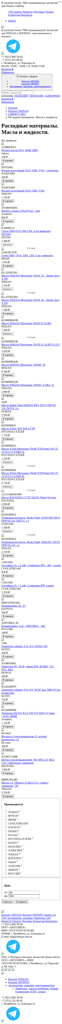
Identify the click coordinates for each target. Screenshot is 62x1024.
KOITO (13, 842)
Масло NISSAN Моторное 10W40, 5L (23, 364)
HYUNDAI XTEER (20, 838)
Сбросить (8, 902)
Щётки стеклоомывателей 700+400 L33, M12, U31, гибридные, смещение (28, 761)
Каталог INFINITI (30, 84)
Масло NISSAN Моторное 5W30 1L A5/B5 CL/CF (30, 344)
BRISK (13, 819)
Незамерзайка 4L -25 (13, 605)
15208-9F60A (52, 95)
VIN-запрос (15, 11)
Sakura (13, 862)
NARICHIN (16, 850)
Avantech (14, 811)
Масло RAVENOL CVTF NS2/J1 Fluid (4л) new (28, 497)
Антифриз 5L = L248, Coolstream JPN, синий (27, 585)
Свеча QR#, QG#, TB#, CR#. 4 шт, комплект (27, 255)
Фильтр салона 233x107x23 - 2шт (20, 210)
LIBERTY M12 (17, 114)
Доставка (38, 11)
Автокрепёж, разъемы (20, 918)
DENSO (14, 831)
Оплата (49, 11)
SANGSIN (15, 866)
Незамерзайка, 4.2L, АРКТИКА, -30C (23, 626)
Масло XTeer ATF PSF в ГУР (18, 428)
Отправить (21, 902)
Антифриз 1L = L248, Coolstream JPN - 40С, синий (31, 565)
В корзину (8, 160)
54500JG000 (36, 95)
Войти (12, 20)
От (6, 892)
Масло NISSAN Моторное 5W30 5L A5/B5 (26, 323)
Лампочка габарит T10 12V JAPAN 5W (24, 646)
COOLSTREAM (18, 823)
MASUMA (15, 846)
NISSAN (14, 854)
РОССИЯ (15, 873)
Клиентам (14, 14)
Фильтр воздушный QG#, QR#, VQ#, (23, 190)
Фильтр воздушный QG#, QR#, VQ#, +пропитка (29, 170)
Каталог (13, 107)
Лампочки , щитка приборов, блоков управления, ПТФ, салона (36, 990)
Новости (28, 11)
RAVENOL (15, 858)
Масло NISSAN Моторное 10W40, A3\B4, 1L (27, 385)
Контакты (26, 14)
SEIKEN (14, 869)
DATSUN (14, 827)
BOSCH (14, 815)
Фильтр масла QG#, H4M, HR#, (19, 150)
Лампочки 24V (42, 918)
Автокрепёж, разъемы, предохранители (30, 86)
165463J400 (21, 95)
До (6, 896)
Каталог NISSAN (30, 81)
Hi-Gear (13, 835)
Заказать (7, 244)
